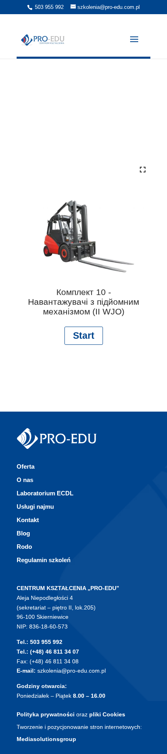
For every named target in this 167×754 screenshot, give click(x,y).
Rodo (24, 546)
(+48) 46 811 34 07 (54, 651)
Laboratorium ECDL (45, 493)
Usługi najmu (35, 506)
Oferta (25, 466)
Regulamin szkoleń (44, 559)
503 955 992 (49, 7)
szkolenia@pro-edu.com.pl (71, 670)
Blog (23, 533)
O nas (25, 479)
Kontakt (28, 519)
